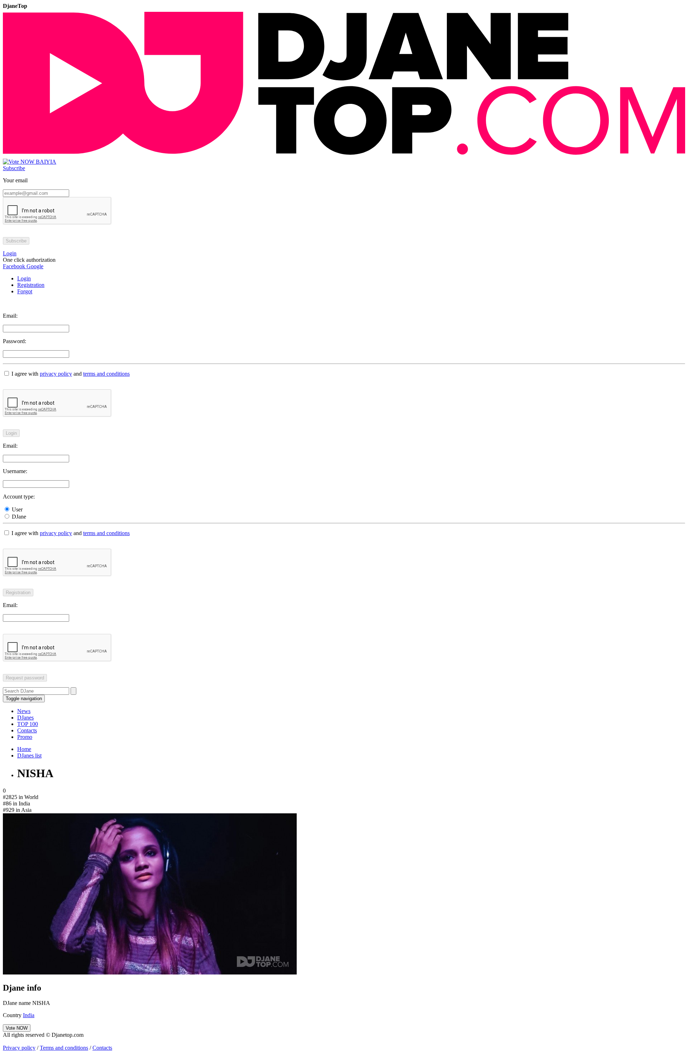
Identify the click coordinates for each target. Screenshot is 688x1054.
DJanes (25, 717)
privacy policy (56, 374)
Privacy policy (19, 1048)
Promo (24, 737)
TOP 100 (27, 724)
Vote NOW (17, 1028)
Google (34, 266)
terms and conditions (106, 374)
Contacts (27, 730)
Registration (30, 285)
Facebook (14, 266)
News (23, 711)
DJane (18, 517)
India (28, 1015)
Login (24, 278)
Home (24, 749)
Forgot (24, 291)
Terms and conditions (64, 1048)
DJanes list (29, 755)
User (16, 509)
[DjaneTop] (344, 155)
